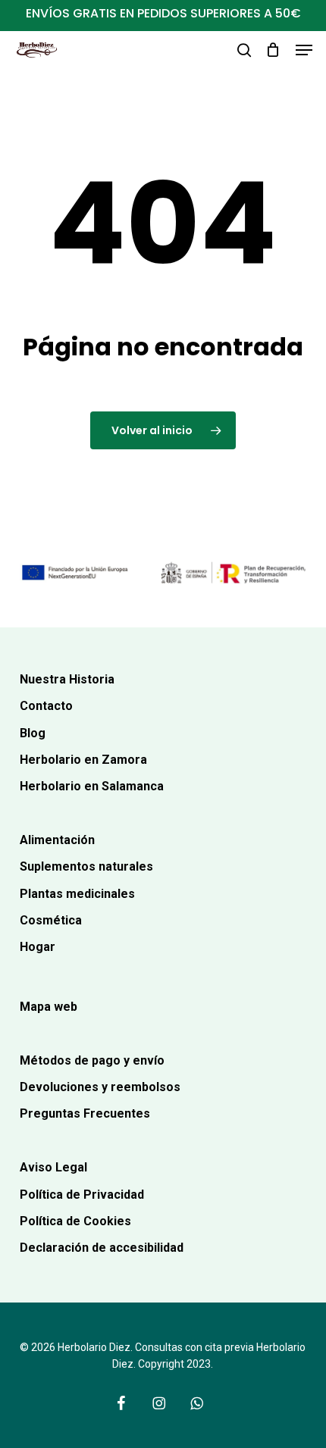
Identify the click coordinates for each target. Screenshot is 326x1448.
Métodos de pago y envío (92, 1060)
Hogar (37, 947)
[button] (304, 50)
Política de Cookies (75, 1221)
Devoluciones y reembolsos (100, 1087)
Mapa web (48, 1006)
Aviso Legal (53, 1167)
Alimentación (57, 840)
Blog (32, 733)
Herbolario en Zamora (83, 759)
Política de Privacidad (82, 1194)
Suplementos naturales (86, 866)
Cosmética (51, 920)
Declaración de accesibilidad (101, 1247)
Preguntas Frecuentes (85, 1113)
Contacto (46, 706)
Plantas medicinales (77, 894)
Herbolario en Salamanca (92, 786)
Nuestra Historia (67, 679)
